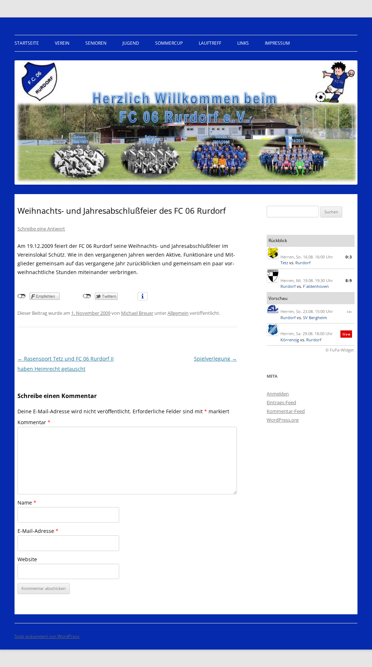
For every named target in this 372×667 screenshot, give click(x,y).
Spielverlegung (215, 358)
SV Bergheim (315, 317)
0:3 (348, 257)
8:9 (348, 280)
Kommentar (33, 422)
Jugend (130, 43)
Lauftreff (210, 43)
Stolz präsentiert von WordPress (47, 636)
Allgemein (178, 313)
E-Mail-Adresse (37, 530)
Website (27, 559)
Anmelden (278, 393)
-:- (349, 311)
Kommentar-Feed (286, 411)
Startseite (27, 43)
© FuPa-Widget (340, 350)
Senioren (95, 43)
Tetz (284, 262)
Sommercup (169, 43)
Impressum (277, 43)
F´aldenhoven (316, 286)
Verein (62, 43)
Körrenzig (289, 339)
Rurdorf (303, 262)
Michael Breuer (137, 313)
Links (243, 43)
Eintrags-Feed (281, 402)
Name (26, 502)
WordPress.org (283, 420)
